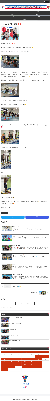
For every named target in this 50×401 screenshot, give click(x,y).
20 (25, 364)
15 (38, 361)
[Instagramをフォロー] (37, 217)
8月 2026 (25, 352)
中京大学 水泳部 (25, 384)
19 (18, 364)
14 (31, 361)
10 (4, 361)
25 (11, 367)
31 (4, 369)
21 (31, 364)
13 (25, 361)
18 (11, 364)
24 (4, 367)
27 (25, 367)
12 (18, 361)
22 (38, 364)
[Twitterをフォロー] (13, 217)
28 (31, 367)
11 (11, 361)
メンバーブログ (4, 212)
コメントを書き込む (25, 303)
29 (38, 367)
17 (4, 364)
